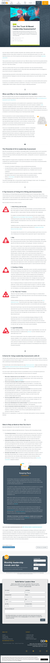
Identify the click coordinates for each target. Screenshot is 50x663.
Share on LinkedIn (42, 547)
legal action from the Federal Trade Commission (22, 217)
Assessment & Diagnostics (8, 547)
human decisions (10, 510)
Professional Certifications (7, 638)
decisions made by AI (20, 511)
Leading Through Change (19, 643)
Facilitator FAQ (5, 637)
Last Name (27, 590)
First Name (7, 590)
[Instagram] (40, 651)
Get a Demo (45, 3)
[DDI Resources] (47, 651)
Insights (30, 2)
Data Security (5, 636)
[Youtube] (33, 651)
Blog (13, 643)
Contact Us (38, 3)
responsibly (26, 517)
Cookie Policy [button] (37, 659)
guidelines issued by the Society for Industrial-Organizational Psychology (19, 366)
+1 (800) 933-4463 (27, 586)
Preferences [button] (19, 660)
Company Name (28, 603)
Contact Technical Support (31, 638)
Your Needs (11, 3)
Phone (26, 594)
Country (35, 562)
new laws (29, 331)
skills (42, 105)
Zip (26, 599)
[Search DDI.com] (34, 3)
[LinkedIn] (26, 651)
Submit (35, 568)
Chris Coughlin (20, 40)
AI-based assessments (30, 365)
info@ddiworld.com (30, 637)
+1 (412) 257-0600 (29, 636)
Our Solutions (19, 3)
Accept (44, 659)
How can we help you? (9, 608)
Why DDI (25, 3)
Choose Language (6, 0)
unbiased (16, 503)
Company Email (37, 558)
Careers (3, 634)
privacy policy (25, 616)
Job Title (6, 603)
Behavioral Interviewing (7, 643)
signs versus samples (19, 380)
